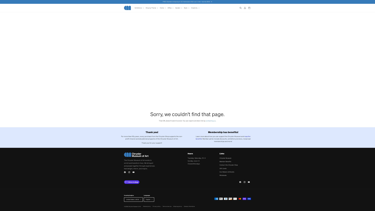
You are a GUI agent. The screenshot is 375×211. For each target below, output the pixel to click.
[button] (139, 8)
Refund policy (147, 206)
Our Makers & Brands (227, 172)
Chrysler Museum (225, 158)
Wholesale (223, 175)
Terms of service (167, 206)
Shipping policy (177, 206)
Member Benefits (225, 161)
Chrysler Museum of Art (135, 206)
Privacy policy (157, 206)
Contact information (189, 206)
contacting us (211, 121)
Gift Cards (223, 168)
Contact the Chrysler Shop (229, 165)
